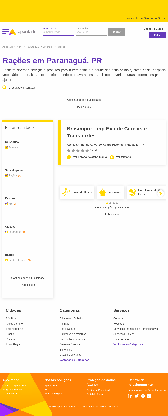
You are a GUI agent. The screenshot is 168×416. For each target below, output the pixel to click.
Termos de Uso (10, 393)
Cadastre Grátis (153, 28)
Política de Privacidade (98, 390)
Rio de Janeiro (14, 323)
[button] (107, 203)
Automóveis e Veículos (73, 334)
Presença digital (53, 393)
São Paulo (12, 318)
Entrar (157, 35)
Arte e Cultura (68, 328)
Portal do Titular (94, 394)
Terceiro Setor (121, 339)
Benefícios (66, 349)
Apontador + (51, 385)
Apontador (8, 46)
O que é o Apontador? (14, 385)
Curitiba (10, 339)
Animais (64, 323)
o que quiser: (50, 28)
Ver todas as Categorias (74, 360)
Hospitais (118, 323)
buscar (116, 32)
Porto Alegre (13, 344)
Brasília (10, 334)
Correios (118, 318)
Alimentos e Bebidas (72, 318)
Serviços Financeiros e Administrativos (135, 328)
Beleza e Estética (70, 344)
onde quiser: (83, 28)
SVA (46, 389)
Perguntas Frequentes (14, 389)
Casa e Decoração (70, 354)
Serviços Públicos (123, 334)
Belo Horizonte (14, 328)
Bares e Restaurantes (72, 339)
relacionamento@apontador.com (147, 390)
